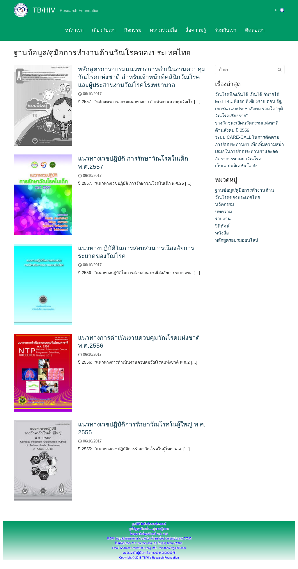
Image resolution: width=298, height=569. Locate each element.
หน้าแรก (74, 30)
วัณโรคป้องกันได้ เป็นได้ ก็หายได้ (247, 94)
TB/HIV (44, 10)
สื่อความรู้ (195, 30)
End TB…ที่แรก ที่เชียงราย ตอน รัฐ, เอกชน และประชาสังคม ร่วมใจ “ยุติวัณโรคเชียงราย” (249, 108)
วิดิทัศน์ (222, 225)
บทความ (223, 211)
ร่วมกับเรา (225, 30)
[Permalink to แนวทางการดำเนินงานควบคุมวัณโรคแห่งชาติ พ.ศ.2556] (43, 372)
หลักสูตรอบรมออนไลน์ (236, 240)
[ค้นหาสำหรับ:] (249, 69)
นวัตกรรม (224, 204)
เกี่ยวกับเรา (104, 30)
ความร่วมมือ (163, 30)
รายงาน (223, 218)
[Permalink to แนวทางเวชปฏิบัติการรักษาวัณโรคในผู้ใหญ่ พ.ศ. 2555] (43, 460)
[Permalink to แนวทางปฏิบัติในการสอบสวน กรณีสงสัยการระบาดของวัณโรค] (43, 284)
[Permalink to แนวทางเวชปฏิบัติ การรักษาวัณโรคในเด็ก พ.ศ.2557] (43, 194)
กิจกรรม (132, 30)
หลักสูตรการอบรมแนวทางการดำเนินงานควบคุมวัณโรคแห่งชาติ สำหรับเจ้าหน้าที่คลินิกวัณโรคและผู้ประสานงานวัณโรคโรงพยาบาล (142, 77)
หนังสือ (222, 232)
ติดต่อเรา (255, 30)
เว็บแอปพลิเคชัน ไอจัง (236, 165)
